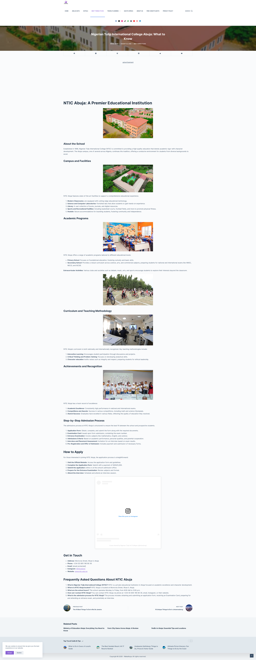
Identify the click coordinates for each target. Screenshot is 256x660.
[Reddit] (160, 53)
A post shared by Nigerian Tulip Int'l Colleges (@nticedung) (128, 545)
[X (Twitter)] (119, 21)
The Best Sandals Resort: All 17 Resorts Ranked (113, 647)
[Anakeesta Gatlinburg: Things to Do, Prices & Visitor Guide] (131, 647)
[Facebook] (116, 21)
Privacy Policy (168, 11)
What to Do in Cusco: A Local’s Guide (79, 647)
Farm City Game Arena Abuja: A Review (123, 628)
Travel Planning (113, 11)
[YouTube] (134, 21)
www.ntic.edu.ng (81, 571)
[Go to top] (252, 656)
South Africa (128, 11)
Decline (19, 653)
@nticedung (80, 569)
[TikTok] (125, 21)
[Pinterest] (137, 21)
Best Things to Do (98, 11)
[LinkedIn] (140, 21)
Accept (10, 653)
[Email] (131, 21)
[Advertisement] (128, 80)
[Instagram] (122, 21)
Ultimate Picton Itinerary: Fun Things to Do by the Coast (178, 647)
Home (66, 11)
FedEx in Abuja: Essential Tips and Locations (169, 628)
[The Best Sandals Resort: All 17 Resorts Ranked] (98, 647)
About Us (140, 11)
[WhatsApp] (128, 21)
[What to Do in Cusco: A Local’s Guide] (65, 647)
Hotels (85, 11)
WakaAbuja (128, 656)
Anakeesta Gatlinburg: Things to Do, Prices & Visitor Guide (146, 647)
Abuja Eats (76, 11)
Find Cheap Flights (153, 11)
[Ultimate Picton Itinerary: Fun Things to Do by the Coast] (164, 647)
